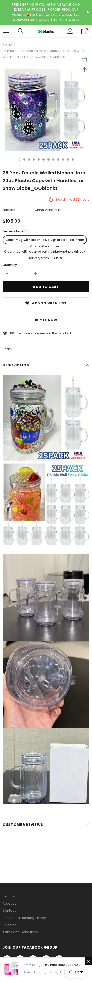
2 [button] (24, 159)
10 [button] (63, 159)
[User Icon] (70, 31)
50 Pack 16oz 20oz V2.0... (64, 965)
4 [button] (34, 159)
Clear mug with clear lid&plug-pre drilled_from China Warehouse (44, 241)
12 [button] (73, 159)
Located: (9, 210)
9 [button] (58, 159)
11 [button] (68, 159)
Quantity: (10, 265)
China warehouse (48, 210)
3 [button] (29, 159)
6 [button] (43, 159)
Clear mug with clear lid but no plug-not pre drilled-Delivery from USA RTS (44, 252)
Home (7, 44)
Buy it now (46, 319)
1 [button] (19, 159)
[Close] (88, 961)
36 (12, 333)
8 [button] (53, 159)
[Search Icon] (20, 30)
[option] (46, 110)
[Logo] (45, 30)
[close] (87, 12)
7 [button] (48, 159)
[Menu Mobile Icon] (6, 31)
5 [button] (39, 159)
